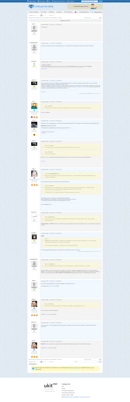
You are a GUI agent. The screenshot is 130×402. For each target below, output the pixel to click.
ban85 (33, 280)
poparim (33, 80)
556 (36, 114)
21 (47, 120)
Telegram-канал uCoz (75, 367)
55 (52, 15)
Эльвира (33, 232)
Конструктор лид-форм (68, 390)
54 (49, 15)
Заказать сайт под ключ (59, 1)
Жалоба (59, 11)
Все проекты (71, 1)
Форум (63, 388)
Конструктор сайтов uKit (68, 392)
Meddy (33, 169)
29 (47, 322)
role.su (47, 314)
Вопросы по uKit (48, 17)
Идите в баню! (43, 91)
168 (36, 181)
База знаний (42, 1)
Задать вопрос (32, 1)
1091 (36, 353)
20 (47, 101)
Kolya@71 (33, 322)
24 (47, 212)
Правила (52, 11)
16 (47, 24)
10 (36, 131)
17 (47, 43)
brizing (33, 299)
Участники (44, 11)
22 (47, 141)
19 (47, 80)
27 (47, 281)
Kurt (33, 101)
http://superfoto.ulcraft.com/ (80, 86)
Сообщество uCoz (32, 17)
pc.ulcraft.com (44, 68)
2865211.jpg (51, 286)
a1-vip (33, 120)
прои (33, 24)
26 (47, 259)
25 (47, 233)
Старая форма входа (84, 11)
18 (47, 61)
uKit (43, 17)
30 (47, 341)
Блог (49, 1)
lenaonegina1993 (33, 42)
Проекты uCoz (39, 17)
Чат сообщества (68, 11)
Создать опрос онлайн (67, 394)
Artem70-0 (33, 212)
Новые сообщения (34, 11)
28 (47, 299)
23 (47, 169)
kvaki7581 (33, 61)
